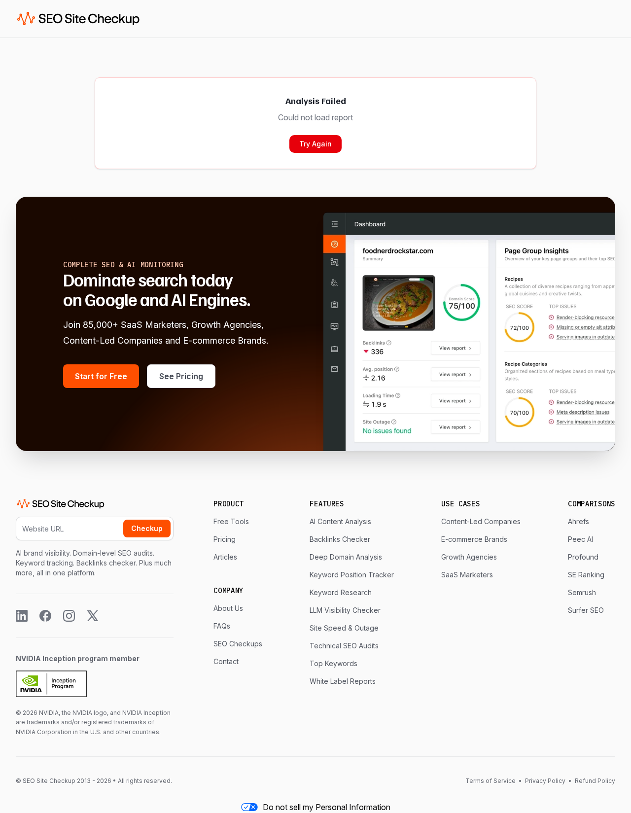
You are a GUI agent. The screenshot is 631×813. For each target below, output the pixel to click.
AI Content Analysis (340, 521)
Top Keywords (333, 663)
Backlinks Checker (340, 539)
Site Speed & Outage (344, 628)
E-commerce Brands (474, 539)
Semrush (582, 592)
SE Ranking (586, 574)
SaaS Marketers (467, 574)
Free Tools (231, 521)
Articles (225, 557)
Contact (226, 661)
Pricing (224, 539)
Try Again (315, 144)
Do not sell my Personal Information (326, 807)
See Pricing (181, 376)
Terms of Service (491, 780)
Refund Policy (594, 780)
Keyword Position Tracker (352, 574)
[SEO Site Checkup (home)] (78, 19)
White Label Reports (343, 681)
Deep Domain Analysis (346, 557)
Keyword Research (341, 592)
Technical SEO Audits (344, 645)
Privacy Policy (545, 780)
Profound (583, 557)
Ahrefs (578, 521)
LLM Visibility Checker (345, 610)
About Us (228, 608)
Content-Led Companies (481, 521)
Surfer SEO (586, 610)
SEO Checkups (237, 643)
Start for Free (101, 376)
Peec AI (580, 539)
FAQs (221, 626)
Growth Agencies (469, 557)
